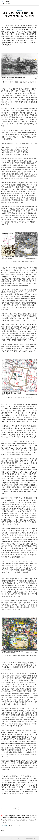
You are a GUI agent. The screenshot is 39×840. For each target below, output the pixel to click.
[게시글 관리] (9, 808)
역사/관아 (19, 10)
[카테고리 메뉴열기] (36, 2)
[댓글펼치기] (4, 831)
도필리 (9, 2)
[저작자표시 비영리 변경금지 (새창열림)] (21, 808)
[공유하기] (7, 808)
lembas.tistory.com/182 (15, 826)
